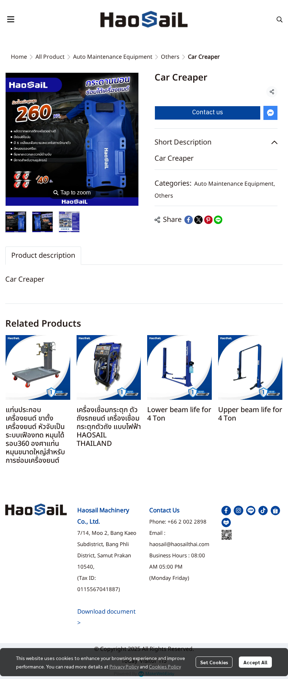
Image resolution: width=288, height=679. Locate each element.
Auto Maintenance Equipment (112, 57)
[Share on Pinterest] (208, 220)
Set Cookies (214, 662)
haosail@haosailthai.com (179, 544)
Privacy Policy (124, 666)
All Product (50, 57)
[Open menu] (11, 19)
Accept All (255, 662)
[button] (279, 19)
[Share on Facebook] (188, 220)
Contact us (207, 112)
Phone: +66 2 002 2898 (178, 522)
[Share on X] (198, 220)
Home (19, 57)
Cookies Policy (165, 666)
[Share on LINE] (218, 220)
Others (170, 57)
